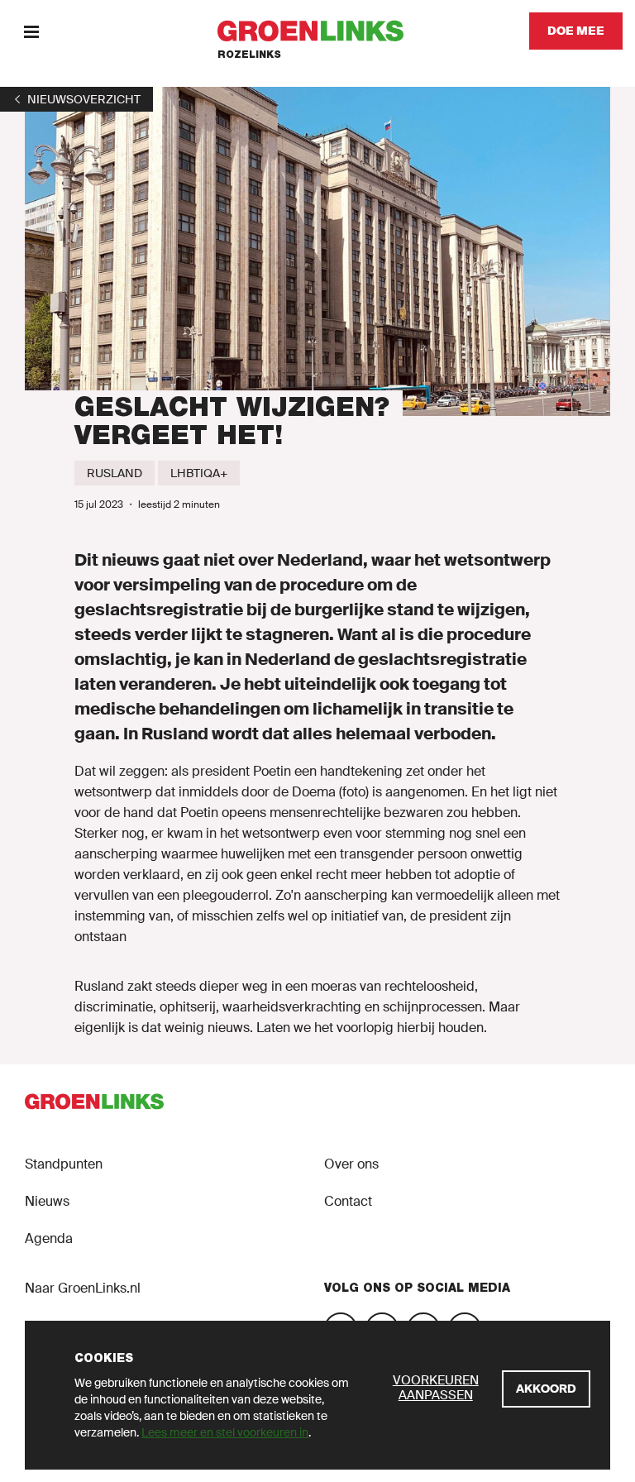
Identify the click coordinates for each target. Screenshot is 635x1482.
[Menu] (31, 31)
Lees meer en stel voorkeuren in (224, 1432)
